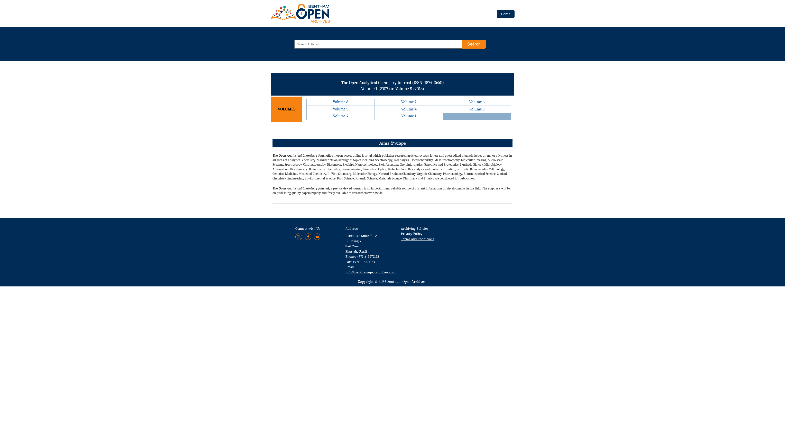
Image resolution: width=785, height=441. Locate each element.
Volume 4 (409, 109)
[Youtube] (317, 236)
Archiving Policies (414, 229)
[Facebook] (308, 236)
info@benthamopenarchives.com (370, 272)
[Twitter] (299, 236)
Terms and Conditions (417, 239)
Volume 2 (340, 116)
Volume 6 (476, 102)
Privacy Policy (411, 234)
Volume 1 (408, 116)
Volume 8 (340, 102)
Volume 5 (340, 109)
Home (505, 14)
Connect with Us (308, 229)
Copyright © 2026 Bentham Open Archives (391, 282)
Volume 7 (408, 102)
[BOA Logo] (312, 15)
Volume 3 (476, 109)
